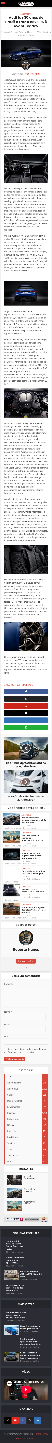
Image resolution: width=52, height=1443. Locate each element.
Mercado (28, 1176)
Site (6, 1036)
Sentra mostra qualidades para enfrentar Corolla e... (30, 1342)
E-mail (8, 1024)
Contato (32, 1438)
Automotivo (26, 13)
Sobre (25, 1438)
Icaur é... (28, 1191)
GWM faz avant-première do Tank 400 (33, 890)
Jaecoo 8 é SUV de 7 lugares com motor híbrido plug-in (31, 856)
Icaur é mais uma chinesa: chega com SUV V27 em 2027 (34, 820)
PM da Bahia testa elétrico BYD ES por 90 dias (31, 1274)
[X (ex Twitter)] (30, 1420)
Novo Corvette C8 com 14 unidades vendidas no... (15, 1288)
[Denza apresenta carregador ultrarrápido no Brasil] (15, 1206)
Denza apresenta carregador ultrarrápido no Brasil (32, 838)
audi (19, 684)
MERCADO (28, 684)
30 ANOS (9, 684)
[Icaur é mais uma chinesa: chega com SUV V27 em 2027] (15, 1193)
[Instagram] (7, 1420)
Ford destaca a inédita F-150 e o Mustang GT (33, 872)
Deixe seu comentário (15, 1320)
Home (18, 1438)
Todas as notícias (26, 961)
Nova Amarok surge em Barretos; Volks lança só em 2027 (34, 910)
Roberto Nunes (26, 32)
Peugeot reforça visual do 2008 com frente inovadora (30, 1355)
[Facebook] (22, 1420)
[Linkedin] (37, 1420)
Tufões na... (29, 1178)
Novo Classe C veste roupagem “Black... (30, 1327)
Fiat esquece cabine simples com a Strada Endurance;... (16, 1315)
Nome (8, 1011)
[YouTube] (15, 1420)
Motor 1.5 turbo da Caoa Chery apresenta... (15, 1260)
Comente (8, 984)
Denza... (27, 1204)
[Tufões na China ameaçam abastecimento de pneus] (15, 1180)
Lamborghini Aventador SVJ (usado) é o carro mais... (14, 1245)
